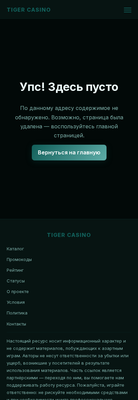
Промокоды (19, 259)
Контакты (16, 323)
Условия (16, 302)
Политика (17, 312)
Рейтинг (15, 270)
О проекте (18, 291)
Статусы (16, 280)
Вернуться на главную (69, 152)
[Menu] (127, 10)
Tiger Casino (29, 9)
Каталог (15, 248)
